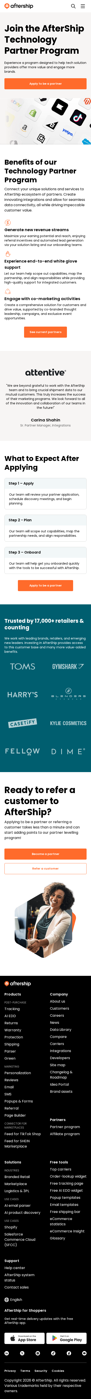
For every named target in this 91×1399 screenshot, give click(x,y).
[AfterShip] (19, 6)
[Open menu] (83, 6)
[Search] (73, 6)
